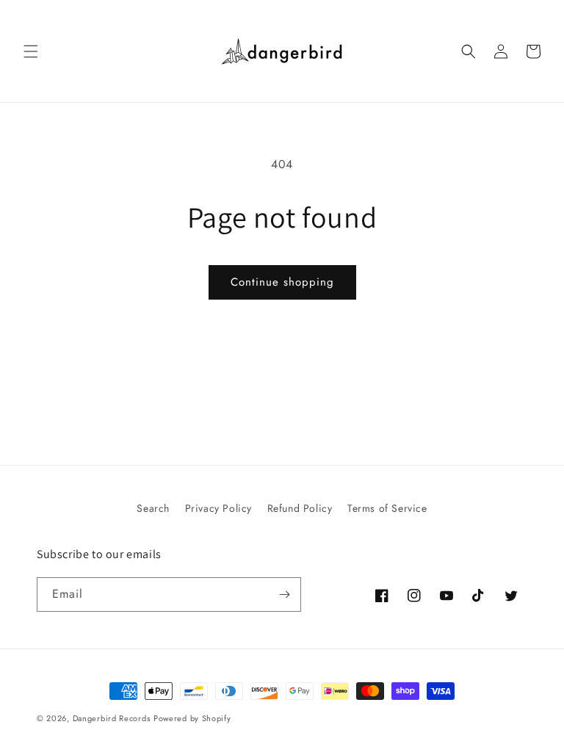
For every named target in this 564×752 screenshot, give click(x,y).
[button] (31, 51)
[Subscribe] (284, 594)
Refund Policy (300, 508)
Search (153, 508)
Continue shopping (282, 282)
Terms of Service (387, 508)
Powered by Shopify (192, 718)
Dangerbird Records (112, 718)
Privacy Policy (218, 508)
